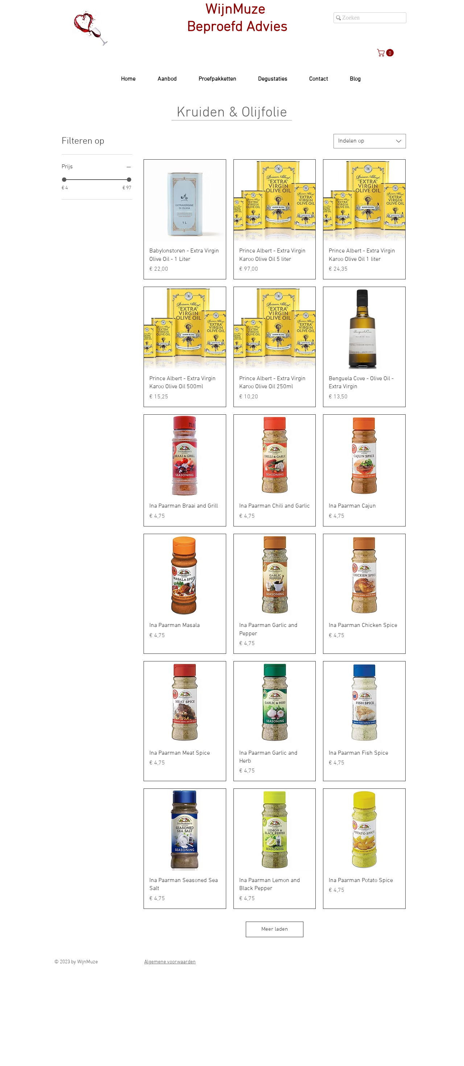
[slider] (64, 179)
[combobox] (370, 141)
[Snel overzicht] (185, 201)
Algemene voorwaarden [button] (170, 962)
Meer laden (274, 929)
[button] (386, 53)
